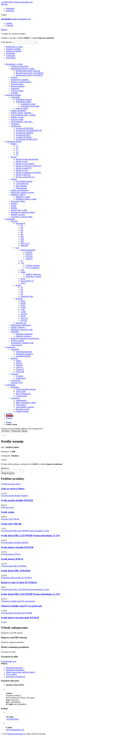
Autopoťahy (11, 55)
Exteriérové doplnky (14, 51)
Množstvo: (5, 468)
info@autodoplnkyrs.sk (23, 2)
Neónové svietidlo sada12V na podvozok (21, 606)
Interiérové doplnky (13, 49)
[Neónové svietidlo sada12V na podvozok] (18, 601)
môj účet (4, 4)
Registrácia (10, 11)
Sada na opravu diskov (13, 488)
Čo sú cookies (11, 674)
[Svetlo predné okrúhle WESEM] (14, 496)
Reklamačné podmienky (15, 670)
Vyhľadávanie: (6, 42)
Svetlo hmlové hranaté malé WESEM (20, 617)
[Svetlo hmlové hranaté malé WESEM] (16, 613)
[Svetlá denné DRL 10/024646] (13, 566)
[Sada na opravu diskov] (11, 484)
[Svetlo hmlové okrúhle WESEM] (14, 542)
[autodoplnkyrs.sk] (8, 661)
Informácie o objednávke (15, 677)
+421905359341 (7, 2)
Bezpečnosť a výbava (14, 47)
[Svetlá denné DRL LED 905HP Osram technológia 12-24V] (25, 531)
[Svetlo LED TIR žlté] (10, 519)
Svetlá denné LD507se (12, 559)
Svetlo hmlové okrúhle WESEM (17, 547)
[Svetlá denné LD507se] (11, 554)
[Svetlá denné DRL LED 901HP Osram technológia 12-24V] (25, 589)
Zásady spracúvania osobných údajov (20, 672)
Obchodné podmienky (14, 668)
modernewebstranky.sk (16, 734)
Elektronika (10, 53)
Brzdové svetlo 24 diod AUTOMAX (19, 582)
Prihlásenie (10, 8)
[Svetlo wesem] (7, 507)
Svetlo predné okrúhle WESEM (17, 500)
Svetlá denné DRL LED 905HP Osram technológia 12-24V (30, 535)
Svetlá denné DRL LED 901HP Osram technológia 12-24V (30, 594)
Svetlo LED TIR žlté (11, 524)
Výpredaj (9, 25)
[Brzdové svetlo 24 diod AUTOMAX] (16, 578)
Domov (9, 422)
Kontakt (9, 23)
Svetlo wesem (7, 512)
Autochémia (10, 58)
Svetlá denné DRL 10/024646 (15, 570)
